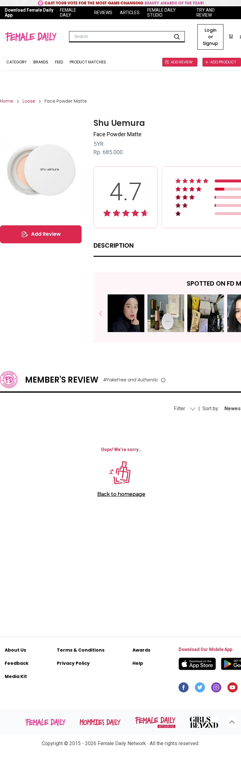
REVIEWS (103, 12)
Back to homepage (121, 494)
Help (137, 663)
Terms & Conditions (80, 650)
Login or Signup (210, 36)
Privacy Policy (73, 663)
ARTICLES (130, 12)
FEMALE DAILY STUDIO (161, 12)
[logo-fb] (184, 689)
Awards (141, 650)
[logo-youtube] (233, 689)
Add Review (46, 234)
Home (6, 101)
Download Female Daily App (29, 12)
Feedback (17, 663)
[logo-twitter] (200, 689)
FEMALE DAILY (68, 12)
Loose (29, 101)
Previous (105, 314)
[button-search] (177, 36)
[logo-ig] (216, 689)
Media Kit (16, 676)
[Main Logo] (30, 36)
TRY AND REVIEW (205, 12)
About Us (15, 650)
